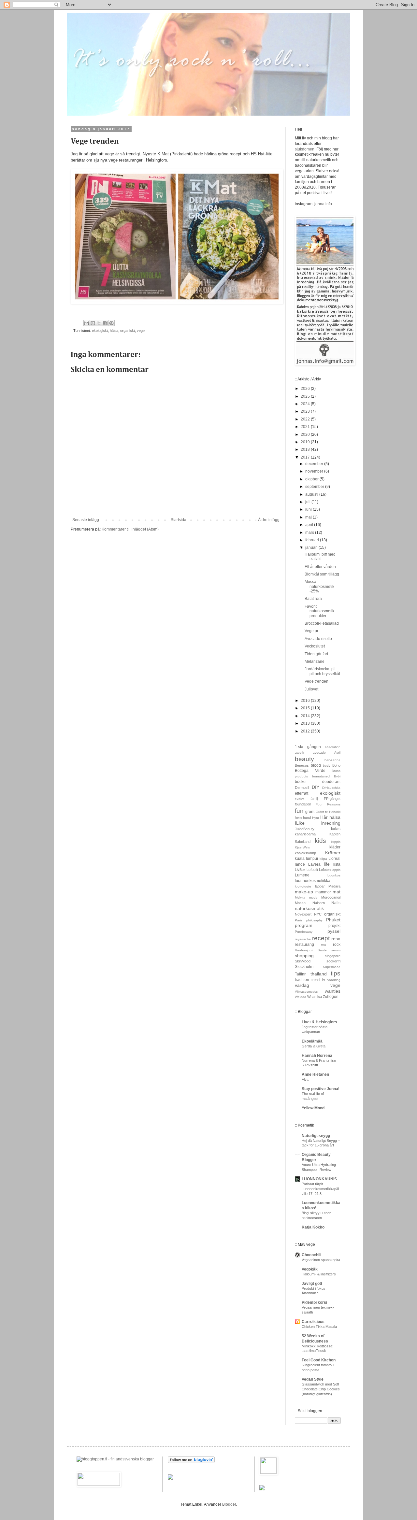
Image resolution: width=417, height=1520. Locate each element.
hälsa (114, 331)
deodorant (331, 781)
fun (299, 810)
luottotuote (303, 886)
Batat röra (313, 598)
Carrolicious (313, 1321)
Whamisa (314, 997)
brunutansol (321, 776)
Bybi (337, 776)
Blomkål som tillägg (322, 574)
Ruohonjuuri (304, 950)
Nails (335, 903)
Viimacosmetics (306, 991)
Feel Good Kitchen (319, 1360)
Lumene (302, 875)
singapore (332, 956)
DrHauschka (331, 787)
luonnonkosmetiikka (312, 880)
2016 (306, 700)
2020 (306, 434)
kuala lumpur (306, 858)
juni (309, 509)
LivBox (300, 870)
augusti (312, 494)
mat (336, 891)
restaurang (304, 944)
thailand (318, 973)
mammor (323, 892)
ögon (333, 996)
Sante (322, 950)
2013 (306, 723)
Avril (337, 752)
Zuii (325, 997)
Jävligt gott (312, 1283)
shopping (304, 955)
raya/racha (303, 939)
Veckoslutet (315, 646)
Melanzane (314, 661)
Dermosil (302, 787)
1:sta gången (308, 747)
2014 (306, 716)
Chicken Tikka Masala (319, 1326)
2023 (306, 411)
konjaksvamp (305, 853)
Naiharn (318, 903)
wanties (332, 991)
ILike (300, 823)
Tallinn (301, 974)
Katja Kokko (313, 1227)
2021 (306, 426)
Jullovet (311, 689)
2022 (306, 419)
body (326, 765)
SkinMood (302, 961)
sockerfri (333, 961)
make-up (304, 891)
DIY (315, 787)
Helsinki (334, 812)
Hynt (315, 817)
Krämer (332, 852)
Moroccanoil (330, 897)
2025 (306, 396)
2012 (306, 731)
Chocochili (311, 1255)
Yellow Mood (313, 1108)
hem (298, 817)
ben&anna (332, 760)
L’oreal (334, 858)
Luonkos (333, 875)
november (314, 471)
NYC (318, 914)
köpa (323, 858)
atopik (299, 752)
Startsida (178, 520)
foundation (303, 804)
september (315, 486)
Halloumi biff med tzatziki (320, 556)
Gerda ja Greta (313, 1046)
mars (310, 532)
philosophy (314, 920)
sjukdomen (304, 149)
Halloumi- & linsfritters (319, 1274)
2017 (306, 457)
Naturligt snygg (316, 1135)
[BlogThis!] (93, 323)
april (309, 524)
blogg (316, 765)
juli (308, 502)
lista (336, 864)
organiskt (127, 331)
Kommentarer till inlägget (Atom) (130, 529)
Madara (334, 886)
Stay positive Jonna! (320, 1089)
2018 (306, 449)
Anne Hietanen (315, 1074)
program (303, 925)
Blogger (229, 1504)
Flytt (305, 1079)
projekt (334, 925)
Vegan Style (313, 1379)
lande (300, 864)
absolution (332, 747)
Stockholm (304, 966)
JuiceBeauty (304, 829)
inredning (330, 823)
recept (321, 938)
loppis (336, 870)
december (314, 464)
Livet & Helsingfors (319, 1022)
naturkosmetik (309, 908)
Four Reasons (328, 804)
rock (336, 944)
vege (141, 331)
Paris (298, 920)
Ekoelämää (312, 1041)
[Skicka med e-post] (86, 323)
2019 (306, 442)
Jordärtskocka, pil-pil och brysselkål (322, 671)
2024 (306, 404)
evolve (300, 799)
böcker (301, 781)
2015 (306, 708)
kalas (335, 829)
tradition (302, 979)
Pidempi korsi (314, 1302)
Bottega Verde (310, 770)
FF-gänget (332, 799)
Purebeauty (303, 931)
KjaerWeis (302, 847)
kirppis (335, 842)
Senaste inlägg (85, 520)
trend (315, 980)
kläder (334, 847)
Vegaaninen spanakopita (321, 1260)
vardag (302, 985)
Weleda (300, 997)
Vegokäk (310, 1269)
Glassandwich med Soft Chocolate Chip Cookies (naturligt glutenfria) (321, 1389)
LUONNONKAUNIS (319, 1179)
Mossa (300, 903)
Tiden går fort (316, 654)
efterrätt (301, 793)
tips (335, 973)
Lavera (314, 864)
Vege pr (311, 631)
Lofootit (312, 870)
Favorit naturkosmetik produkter (319, 611)
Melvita (300, 897)
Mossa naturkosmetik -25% (319, 586)
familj (314, 799)
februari (312, 540)
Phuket (333, 919)
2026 (306, 388)
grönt (309, 811)
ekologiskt (100, 331)
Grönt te (322, 812)
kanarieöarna (305, 834)
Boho (336, 765)
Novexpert (303, 914)
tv (323, 979)
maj (309, 517)
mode (313, 897)
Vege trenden (316, 681)
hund (307, 817)
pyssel (333, 931)
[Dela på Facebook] (105, 323)
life (327, 864)
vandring (333, 980)
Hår (324, 817)
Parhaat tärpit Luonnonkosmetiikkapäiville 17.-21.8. (320, 1189)
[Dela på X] (99, 323)
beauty (304, 759)
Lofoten (325, 870)
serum (335, 950)
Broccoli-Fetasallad (322, 623)
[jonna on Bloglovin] (191, 1461)
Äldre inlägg (269, 520)
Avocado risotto (318, 638)
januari (312, 547)
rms (323, 944)
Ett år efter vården (320, 566)
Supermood (331, 967)
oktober (312, 479)
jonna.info (322, 204)
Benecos (302, 765)
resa (335, 938)
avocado (319, 752)
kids (320, 840)
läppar (320, 886)
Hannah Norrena (317, 1055)
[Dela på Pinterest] (111, 323)
